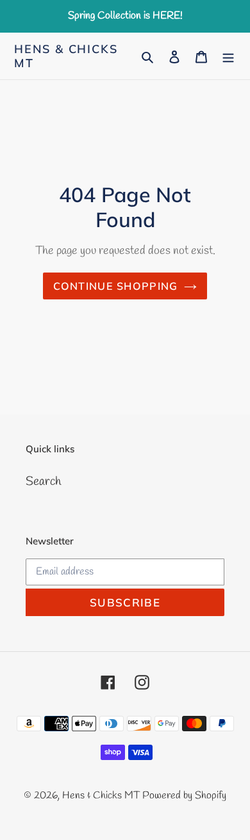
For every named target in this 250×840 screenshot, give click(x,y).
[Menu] (228, 56)
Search (43, 481)
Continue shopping (115, 286)
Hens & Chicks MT (65, 56)
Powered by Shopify (184, 795)
